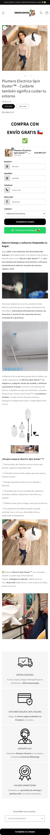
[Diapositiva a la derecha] (30, 76)
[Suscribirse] (42, 819)
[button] (3, 13)
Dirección (9, 197)
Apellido (8, 173)
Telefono (8, 185)
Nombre (8, 161)
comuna (8, 209)
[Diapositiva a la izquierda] (19, 76)
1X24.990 (8, 106)
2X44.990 (22, 106)
